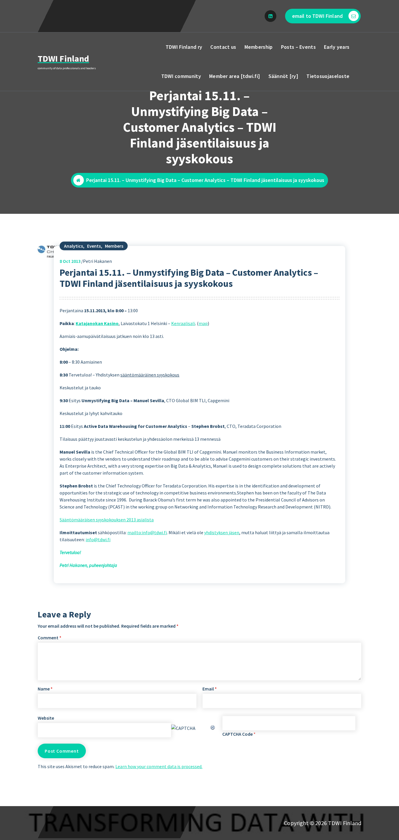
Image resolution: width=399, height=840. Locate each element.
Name (45, 689)
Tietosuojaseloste (327, 76)
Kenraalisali (183, 323)
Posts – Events (298, 47)
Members (114, 246)
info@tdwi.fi (98, 539)
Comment (49, 638)
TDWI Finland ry (184, 47)
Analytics (73, 246)
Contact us (223, 47)
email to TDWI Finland (317, 16)
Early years (336, 47)
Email (209, 689)
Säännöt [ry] (283, 76)
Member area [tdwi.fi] (234, 76)
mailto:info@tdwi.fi (147, 532)
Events (94, 246)
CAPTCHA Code (237, 734)
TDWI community (181, 76)
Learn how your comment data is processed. (158, 766)
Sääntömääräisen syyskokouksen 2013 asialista (107, 520)
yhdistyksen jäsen (221, 532)
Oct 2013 (70, 261)
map (203, 323)
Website (46, 718)
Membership (258, 47)
